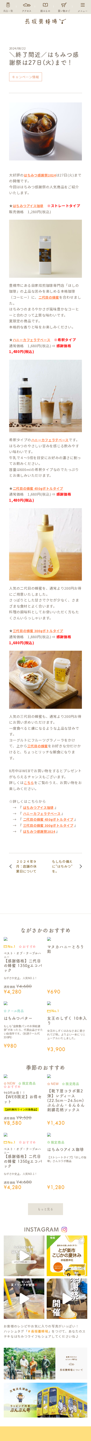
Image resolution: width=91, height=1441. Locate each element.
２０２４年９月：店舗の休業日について (26, 866)
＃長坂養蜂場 (38, 1331)
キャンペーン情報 (25, 77)
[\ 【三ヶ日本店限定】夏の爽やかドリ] (24, 1298)
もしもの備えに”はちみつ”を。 (62, 866)
